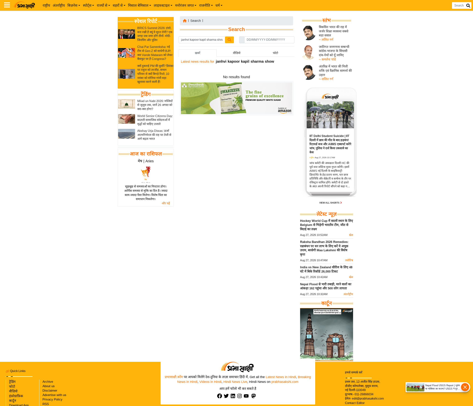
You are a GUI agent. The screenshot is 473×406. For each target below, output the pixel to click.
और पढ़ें (166, 203)
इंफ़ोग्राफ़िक (16, 396)
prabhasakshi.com (284, 382)
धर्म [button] (217, 5)
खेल (351, 234)
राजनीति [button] (204, 5)
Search (195, 21)
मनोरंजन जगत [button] (184, 5)
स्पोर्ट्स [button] (87, 5)
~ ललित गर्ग (326, 39)
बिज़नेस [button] (72, 5)
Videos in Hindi (210, 382)
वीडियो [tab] (236, 53)
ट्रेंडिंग (146, 94)
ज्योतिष (349, 260)
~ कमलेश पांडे (327, 59)
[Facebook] (220, 395)
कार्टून (12, 400)
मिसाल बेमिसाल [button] (138, 5)
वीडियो (13, 391)
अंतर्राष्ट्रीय (59, 5)
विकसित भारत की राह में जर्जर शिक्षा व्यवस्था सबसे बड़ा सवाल (333, 31)
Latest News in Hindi (281, 377)
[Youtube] (247, 395)
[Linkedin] (233, 395)
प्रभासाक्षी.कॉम (174, 377)
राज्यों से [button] (102, 5)
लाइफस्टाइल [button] (162, 5)
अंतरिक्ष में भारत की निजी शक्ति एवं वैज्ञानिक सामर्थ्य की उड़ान (335, 71)
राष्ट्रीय (46, 5)
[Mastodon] (254, 395)
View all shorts (329, 203)
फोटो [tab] (275, 53)
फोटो (12, 386)
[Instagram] (240, 395)
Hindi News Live (235, 382)
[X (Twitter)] (227, 395)
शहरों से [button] (118, 5)
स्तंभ (326, 20)
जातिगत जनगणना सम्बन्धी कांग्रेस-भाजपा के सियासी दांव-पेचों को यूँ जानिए (334, 51)
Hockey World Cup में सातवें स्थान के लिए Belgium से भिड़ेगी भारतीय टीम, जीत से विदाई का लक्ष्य (326, 225)
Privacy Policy (52, 399)
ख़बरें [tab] (197, 53)
